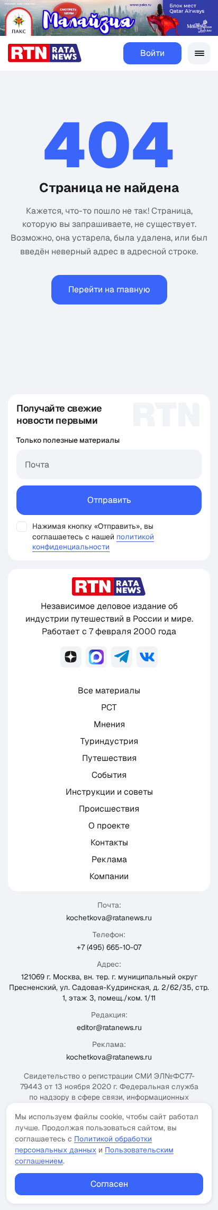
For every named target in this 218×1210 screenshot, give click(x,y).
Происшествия (109, 808)
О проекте (109, 825)
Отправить (109, 500)
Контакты (109, 842)
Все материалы (109, 690)
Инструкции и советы (109, 791)
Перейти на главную (109, 289)
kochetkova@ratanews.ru (109, 917)
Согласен (109, 1183)
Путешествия (109, 758)
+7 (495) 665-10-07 (109, 947)
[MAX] (96, 657)
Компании (109, 876)
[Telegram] (121, 657)
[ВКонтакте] (147, 657)
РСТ (109, 707)
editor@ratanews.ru (109, 1027)
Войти (152, 53)
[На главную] (45, 53)
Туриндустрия (109, 741)
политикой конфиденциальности (93, 541)
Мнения (109, 724)
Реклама (109, 859)
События (109, 774)
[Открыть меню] (199, 53)
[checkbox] (21, 526)
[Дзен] (70, 657)
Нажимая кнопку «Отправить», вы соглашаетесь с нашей (92, 531)
